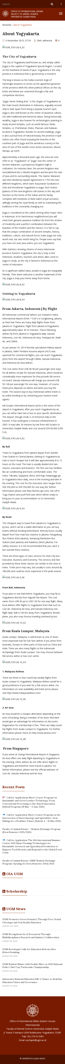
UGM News (15, 909)
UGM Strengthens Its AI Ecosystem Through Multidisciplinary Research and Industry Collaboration (30, 936)
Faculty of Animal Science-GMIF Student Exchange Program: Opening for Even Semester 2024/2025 (28, 862)
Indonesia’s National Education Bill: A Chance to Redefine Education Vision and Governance (32, 981)
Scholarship (16, 891)
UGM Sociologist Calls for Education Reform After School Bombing (29, 951)
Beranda (6, 24)
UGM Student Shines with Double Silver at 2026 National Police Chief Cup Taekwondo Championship (32, 966)
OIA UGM (14, 874)
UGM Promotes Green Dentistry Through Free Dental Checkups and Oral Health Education (31, 921)
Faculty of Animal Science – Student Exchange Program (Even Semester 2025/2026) (31, 831)
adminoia (47, 40)
